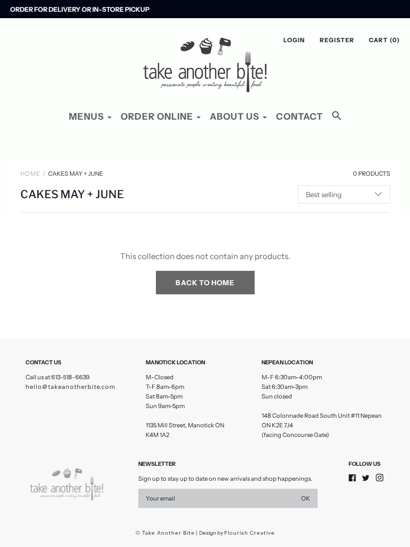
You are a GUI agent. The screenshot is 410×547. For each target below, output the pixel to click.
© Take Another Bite (165, 533)
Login (294, 40)
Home (30, 173)
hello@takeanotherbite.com (70, 386)
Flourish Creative (249, 533)
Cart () (384, 40)
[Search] (336, 121)
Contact (299, 116)
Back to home (205, 282)
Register (337, 40)
